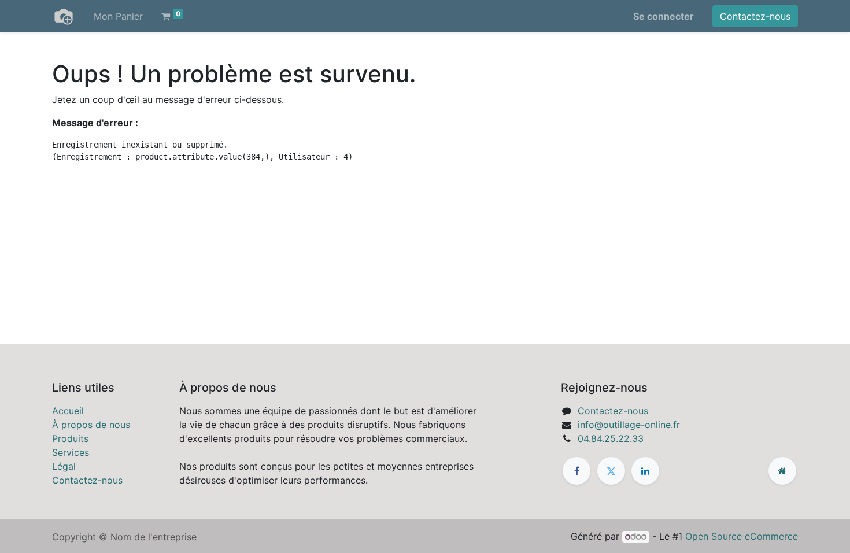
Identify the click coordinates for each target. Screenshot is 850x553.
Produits (70, 438)
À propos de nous (91, 424)
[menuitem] (118, 16)
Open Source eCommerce (741, 536)
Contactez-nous (755, 16)
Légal (64, 466)
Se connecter (663, 16)
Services (70, 452)
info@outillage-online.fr (629, 424)
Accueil (68, 410)
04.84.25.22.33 (611, 438)
